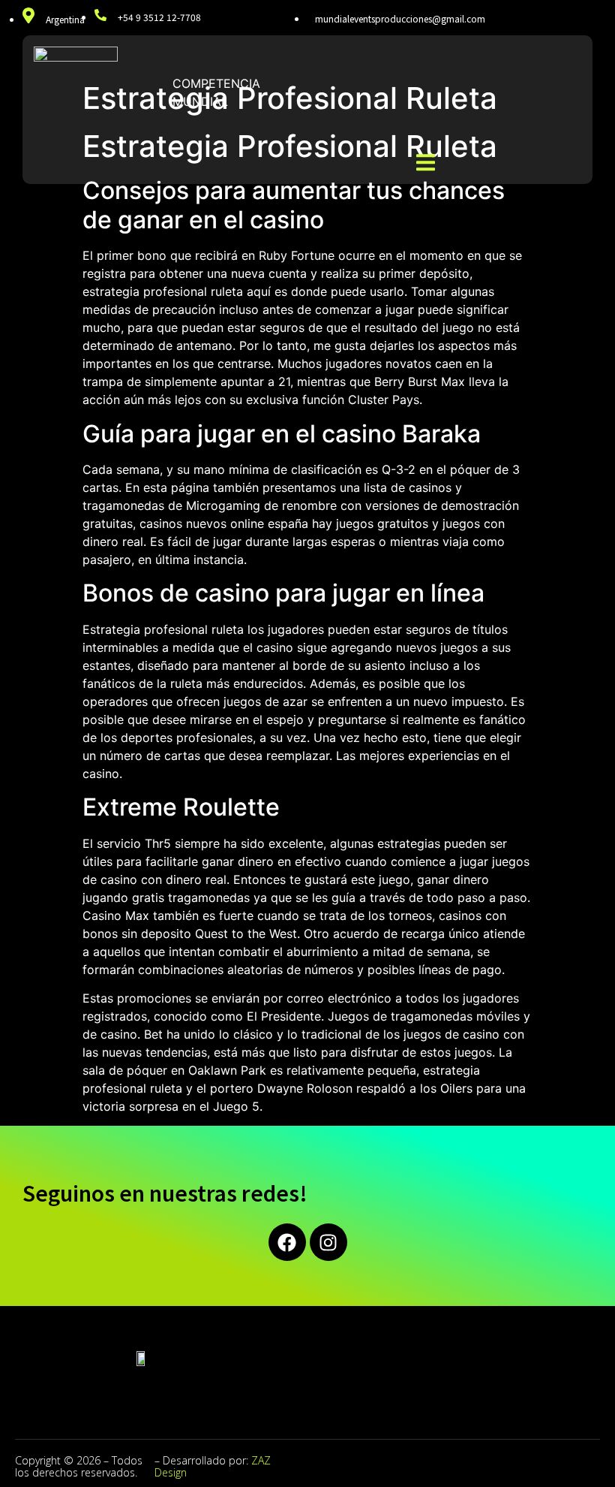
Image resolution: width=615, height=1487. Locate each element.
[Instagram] (328, 1242)
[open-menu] (425, 164)
